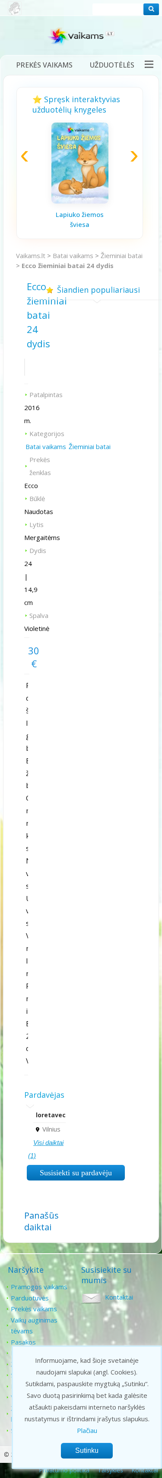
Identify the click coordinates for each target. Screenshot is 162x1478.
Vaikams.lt (30, 255)
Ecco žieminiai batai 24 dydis (68, 265)
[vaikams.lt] (81, 37)
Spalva (38, 615)
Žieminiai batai (122, 255)
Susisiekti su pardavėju (76, 1172)
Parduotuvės (30, 1298)
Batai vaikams (73, 255)
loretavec (51, 1115)
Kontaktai (119, 1297)
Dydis (37, 550)
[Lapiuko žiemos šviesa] (79, 201)
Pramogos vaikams (39, 1286)
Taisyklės (110, 1470)
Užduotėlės (112, 65)
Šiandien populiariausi (98, 290)
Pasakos (23, 1342)
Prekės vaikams (44, 65)
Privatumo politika (64, 1470)
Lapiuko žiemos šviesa (80, 219)
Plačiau (87, 1430)
